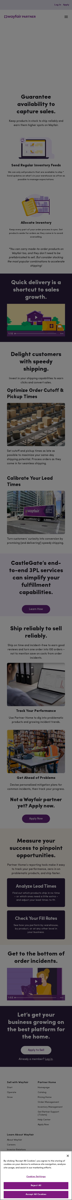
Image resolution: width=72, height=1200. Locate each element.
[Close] (68, 1156)
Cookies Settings (36, 1177)
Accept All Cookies (36, 1194)
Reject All (36, 1186)
